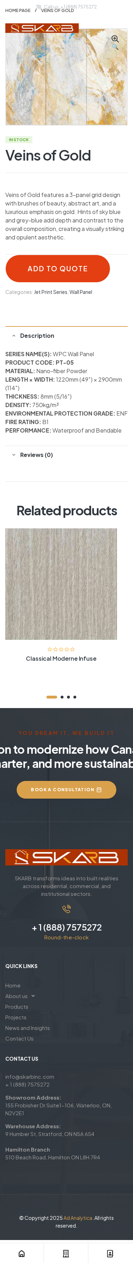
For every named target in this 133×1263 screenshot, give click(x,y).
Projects (16, 1017)
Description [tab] (37, 335)
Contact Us (19, 1038)
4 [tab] (74, 697)
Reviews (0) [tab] (36, 454)
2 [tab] (62, 697)
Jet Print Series (50, 292)
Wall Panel (81, 292)
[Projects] (66, 1253)
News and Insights (27, 1027)
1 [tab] (51, 697)
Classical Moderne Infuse (61, 658)
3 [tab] (68, 697)
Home (13, 985)
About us (16, 995)
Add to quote (58, 268)
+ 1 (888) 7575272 (67, 927)
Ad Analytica (77, 1218)
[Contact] (110, 1253)
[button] (115, 43)
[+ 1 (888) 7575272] (66, 909)
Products (16, 1006)
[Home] (21, 1253)
